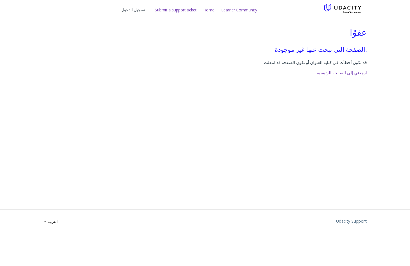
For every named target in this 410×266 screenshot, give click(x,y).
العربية (52, 222)
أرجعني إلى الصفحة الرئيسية (342, 72)
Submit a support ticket (176, 10)
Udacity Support (351, 221)
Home (208, 10)
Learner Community (239, 10)
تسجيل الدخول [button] (133, 9)
